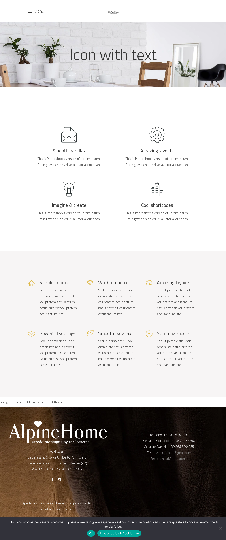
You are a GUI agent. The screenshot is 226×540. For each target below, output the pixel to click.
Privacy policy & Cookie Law (119, 533)
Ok (91, 533)
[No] (220, 528)
